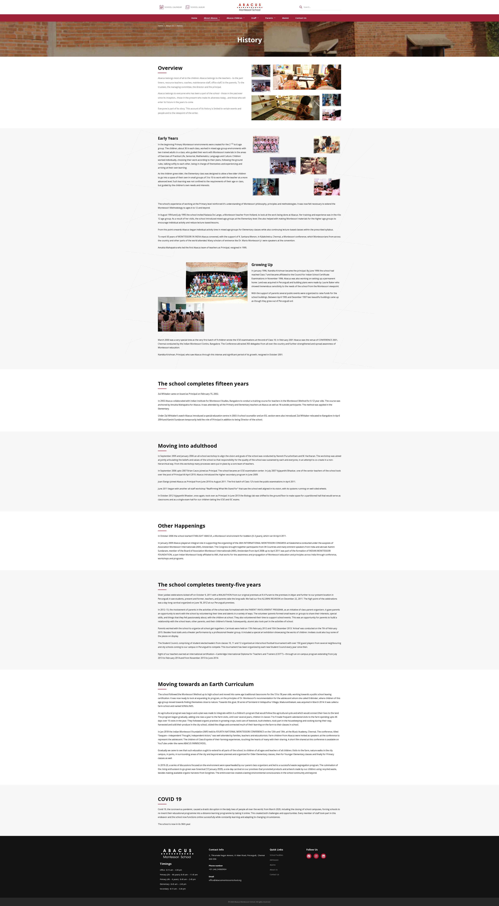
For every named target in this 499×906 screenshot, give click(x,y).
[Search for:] (320, 7)
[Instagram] (316, 856)
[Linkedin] (323, 856)
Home (160, 25)
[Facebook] (308, 856)
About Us (170, 25)
